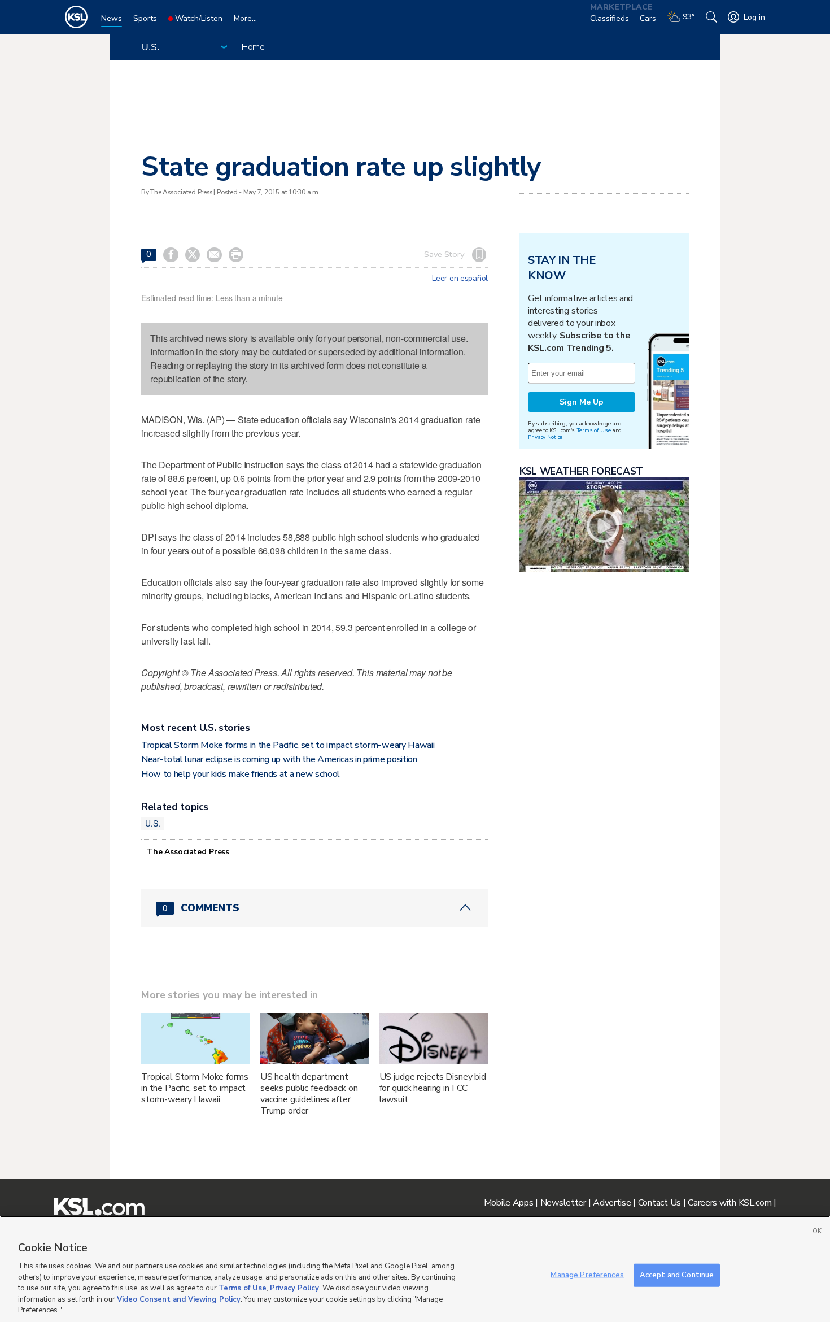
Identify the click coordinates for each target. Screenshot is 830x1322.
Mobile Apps (509, 1203)
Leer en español (460, 278)
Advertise (612, 1203)
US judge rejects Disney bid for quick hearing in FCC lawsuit (432, 1088)
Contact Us (659, 1203)
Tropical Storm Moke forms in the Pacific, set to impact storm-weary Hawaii (287, 745)
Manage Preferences (587, 1274)
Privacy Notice (545, 437)
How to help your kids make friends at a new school (240, 774)
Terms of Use (593, 430)
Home (253, 47)
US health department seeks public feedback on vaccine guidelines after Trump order (309, 1094)
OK (817, 1231)
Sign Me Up (582, 402)
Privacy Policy (294, 1288)
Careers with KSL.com (729, 1203)
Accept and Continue (677, 1274)
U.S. (152, 823)
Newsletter (563, 1203)
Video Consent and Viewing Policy (179, 1299)
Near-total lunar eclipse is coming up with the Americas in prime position (279, 759)
